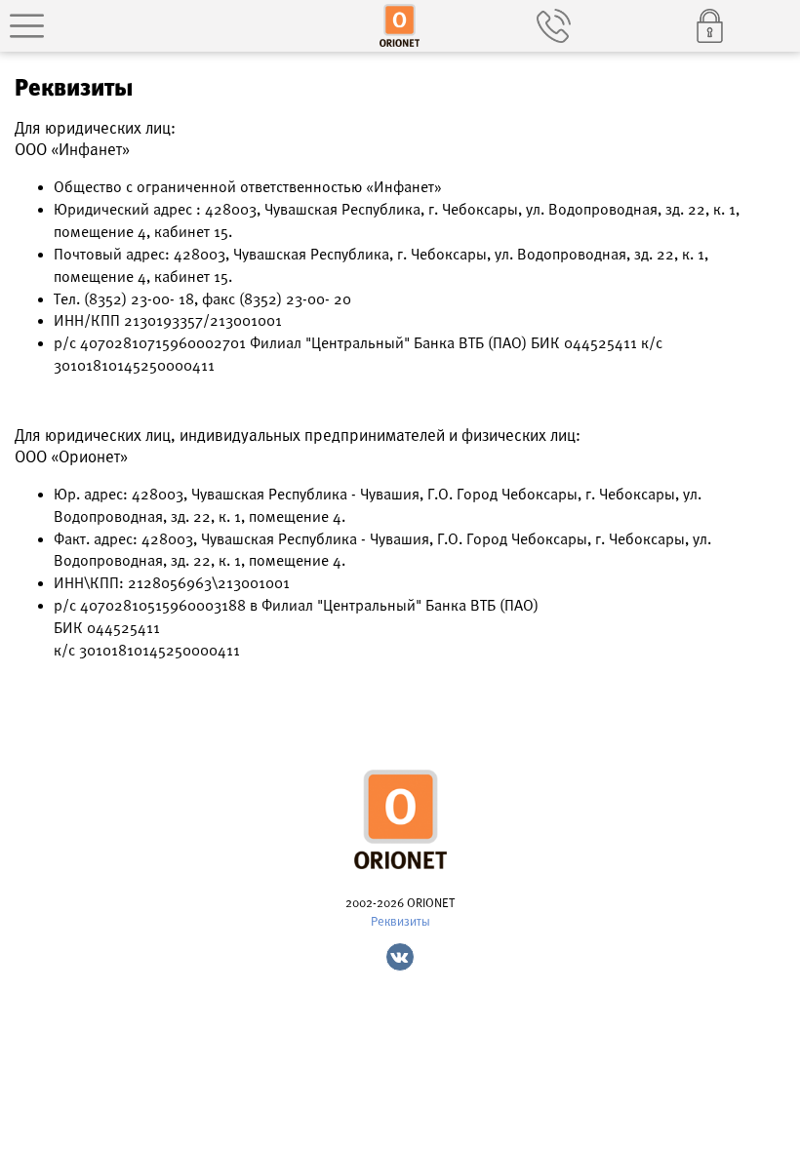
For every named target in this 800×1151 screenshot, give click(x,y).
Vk (400, 957)
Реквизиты (400, 921)
